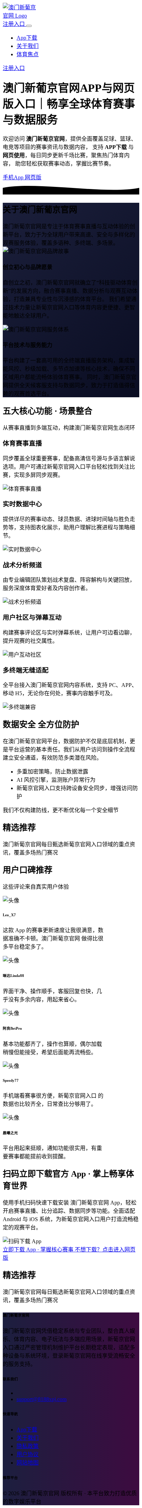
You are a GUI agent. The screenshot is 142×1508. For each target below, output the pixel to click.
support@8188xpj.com (42, 1399)
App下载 (27, 38)
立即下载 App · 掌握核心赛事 (39, 1249)
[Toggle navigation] (29, 26)
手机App (14, 177)
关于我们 (28, 46)
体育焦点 (28, 54)
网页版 (33, 177)
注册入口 (14, 24)
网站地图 (28, 1463)
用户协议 (28, 1454)
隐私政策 (28, 1446)
